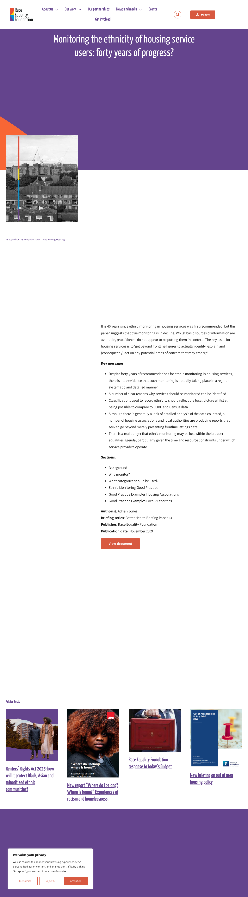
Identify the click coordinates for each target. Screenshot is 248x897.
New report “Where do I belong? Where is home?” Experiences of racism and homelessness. (90, 743)
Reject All (51, 881)
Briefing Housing (56, 239)
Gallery (35, 735)
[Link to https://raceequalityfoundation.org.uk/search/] (177, 14)
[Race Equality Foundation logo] (21, 14)
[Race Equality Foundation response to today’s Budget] (155, 730)
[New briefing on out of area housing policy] (216, 738)
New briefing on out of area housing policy (212, 738)
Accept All (76, 881)
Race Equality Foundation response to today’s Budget (151, 730)
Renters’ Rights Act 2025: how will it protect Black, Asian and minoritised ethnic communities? (28, 735)
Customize (25, 881)
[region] (50, 868)
